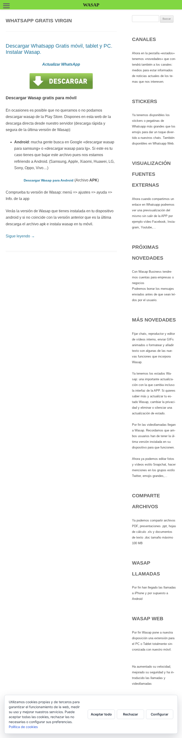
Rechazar (130, 714)
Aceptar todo (101, 714)
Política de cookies (23, 727)
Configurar (159, 714)
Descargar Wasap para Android (48, 180)
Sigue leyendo (20, 236)
